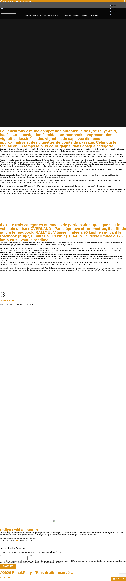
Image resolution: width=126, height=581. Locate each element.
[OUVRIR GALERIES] (88, 16)
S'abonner (8, 566)
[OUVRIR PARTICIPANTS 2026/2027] (61, 16)
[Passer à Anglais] (113, 5)
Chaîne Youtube (7, 300)
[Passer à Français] (113, 11)
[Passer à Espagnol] (114, 8)
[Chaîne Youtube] (2, 294)
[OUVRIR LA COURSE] (41, 16)
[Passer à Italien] (112, 14)
